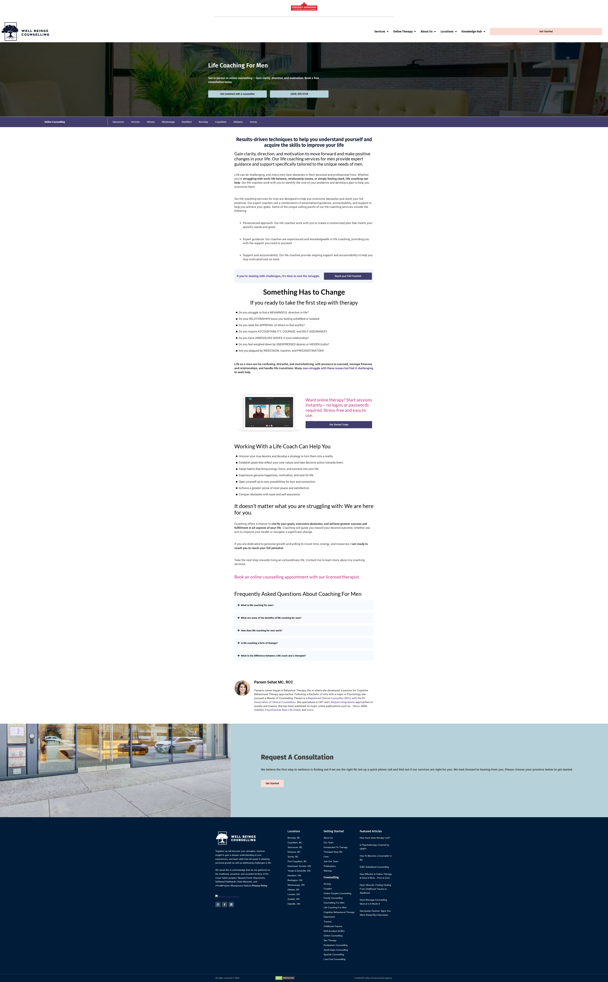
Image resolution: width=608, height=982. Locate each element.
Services (379, 31)
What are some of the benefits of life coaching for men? (271, 617)
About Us (427, 31)
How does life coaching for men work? (261, 630)
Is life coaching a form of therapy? (259, 643)
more (310, 709)
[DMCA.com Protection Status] (285, 977)
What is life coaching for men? (257, 605)
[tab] (304, 605)
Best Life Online (291, 709)
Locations (447, 31)
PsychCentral (273, 709)
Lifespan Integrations (342, 702)
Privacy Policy (259, 885)
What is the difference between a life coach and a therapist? (273, 655)
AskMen (259, 709)
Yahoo (356, 706)
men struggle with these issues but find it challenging (338, 368)
